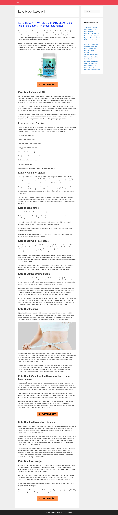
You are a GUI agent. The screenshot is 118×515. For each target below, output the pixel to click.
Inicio (17, 2)
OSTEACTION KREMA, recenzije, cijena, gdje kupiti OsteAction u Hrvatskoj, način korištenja (91, 48)
